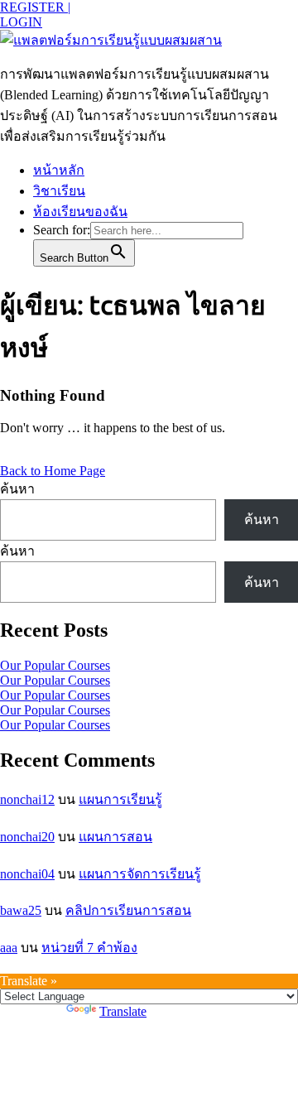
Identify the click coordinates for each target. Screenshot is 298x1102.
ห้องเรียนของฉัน (80, 212)
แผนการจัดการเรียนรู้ (140, 874)
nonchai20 (27, 837)
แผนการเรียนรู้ (120, 799)
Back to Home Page (52, 471)
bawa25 (20, 910)
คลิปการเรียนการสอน (128, 910)
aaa (8, 948)
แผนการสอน (115, 837)
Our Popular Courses (55, 665)
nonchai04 (27, 874)
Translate (123, 1011)
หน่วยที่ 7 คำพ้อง (89, 948)
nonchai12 (27, 799)
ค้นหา (17, 489)
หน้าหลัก (58, 170)
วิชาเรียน (59, 191)
